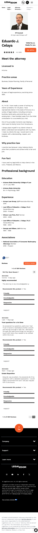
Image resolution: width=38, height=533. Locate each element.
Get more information (8, 528)
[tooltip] (6, 257)
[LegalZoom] (19, 466)
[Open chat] (36, 530)
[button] (33, 417)
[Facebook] (24, 474)
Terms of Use (16, 493)
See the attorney (26, 519)
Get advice (30, 50)
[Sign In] (27, 2)
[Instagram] (8, 474)
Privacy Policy (27, 493)
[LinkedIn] (19, 474)
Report (18, 313)
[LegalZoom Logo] (10, 2)
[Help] (23, 2)
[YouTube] (13, 474)
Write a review (30, 263)
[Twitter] (30, 474)
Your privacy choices (8, 499)
